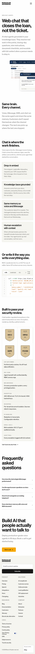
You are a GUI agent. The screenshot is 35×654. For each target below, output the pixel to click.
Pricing (4, 584)
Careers (20, 613)
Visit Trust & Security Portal (10, 444)
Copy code (28, 272)
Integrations (5, 590)
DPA (3, 636)
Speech (4, 587)
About (20, 604)
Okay (25, 650)
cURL (5, 272)
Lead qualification (23, 590)
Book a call (8, 550)
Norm (3, 593)
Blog (3, 604)
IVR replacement (23, 593)
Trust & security (6, 643)
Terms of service (6, 624)
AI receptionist (22, 581)
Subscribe (17, 571)
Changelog (5, 596)
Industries (21, 596)
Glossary (4, 613)
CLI (20, 272)
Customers (5, 610)
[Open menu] (31, 3)
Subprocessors (6, 640)
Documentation (6, 607)
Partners (20, 610)
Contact (20, 616)
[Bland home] (6, 3)
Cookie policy (6, 630)
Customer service (23, 584)
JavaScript (13, 272)
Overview (4, 581)
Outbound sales (22, 587)
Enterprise (21, 607)
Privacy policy (6, 627)
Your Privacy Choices (5, 633)
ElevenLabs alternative (8, 616)
